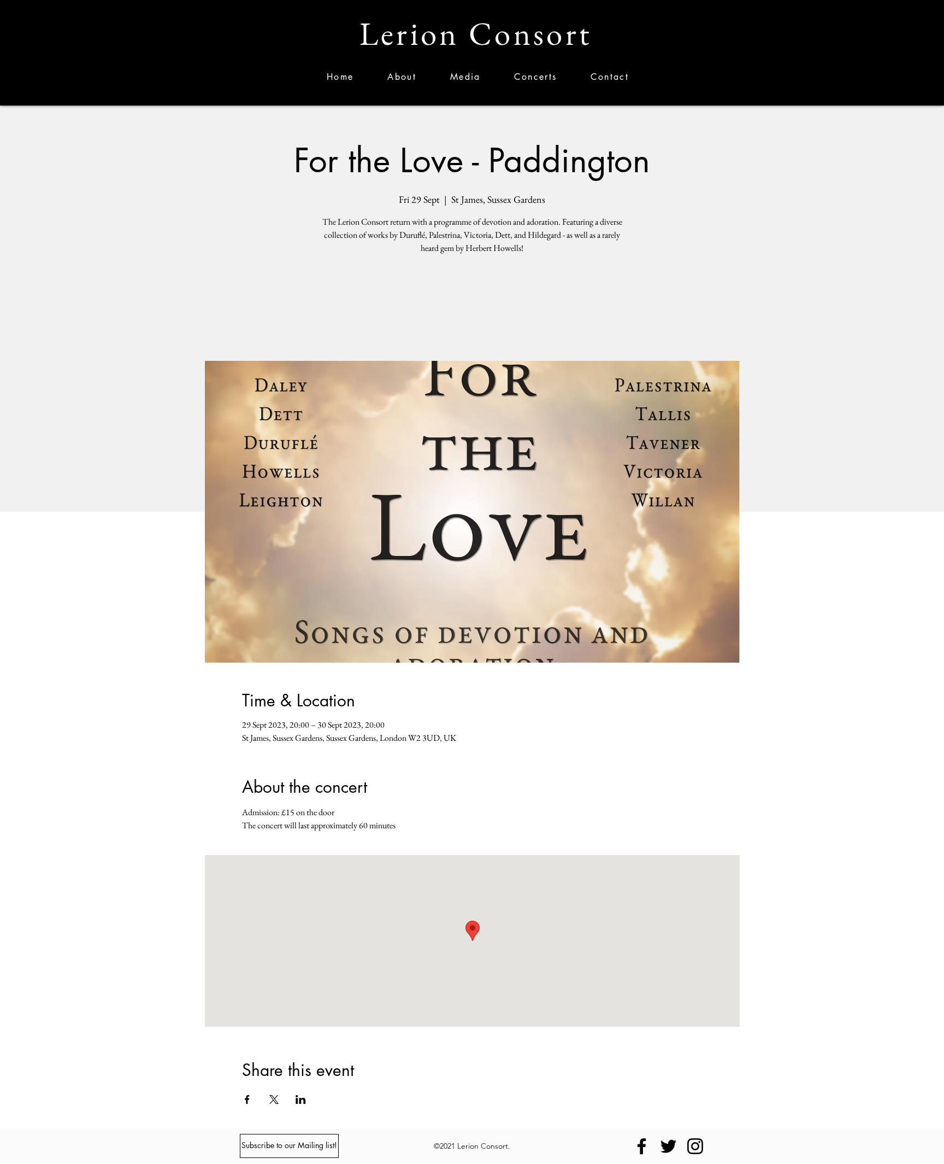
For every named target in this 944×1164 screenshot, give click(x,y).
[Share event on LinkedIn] (301, 1099)
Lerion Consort (475, 34)
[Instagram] (695, 1146)
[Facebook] (641, 1146)
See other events (472, 309)
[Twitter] (668, 1146)
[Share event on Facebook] (247, 1099)
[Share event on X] (274, 1099)
